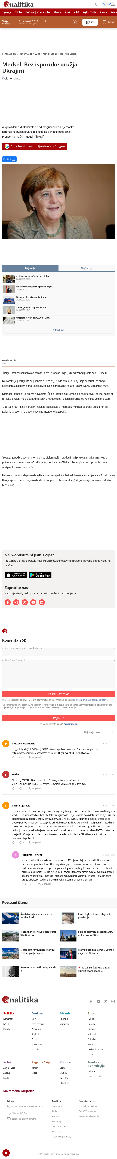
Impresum (57, 1106)
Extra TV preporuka (88, 1111)
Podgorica (36, 1029)
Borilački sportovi (96, 1049)
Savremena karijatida (18, 1091)
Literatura (64, 1083)
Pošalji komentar (58, 694)
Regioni (35, 1034)
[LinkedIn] (42, 602)
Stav (33, 1018)
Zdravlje (35, 1039)
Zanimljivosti (9, 1067)
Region (35, 1067)
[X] (25, 602)
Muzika (63, 1072)
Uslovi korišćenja (60, 1126)
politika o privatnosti (83, 699)
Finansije (64, 1018)
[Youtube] (33, 602)
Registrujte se (70, 724)
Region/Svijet (26, 53)
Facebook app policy (61, 1136)
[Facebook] (8, 602)
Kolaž (76, 12)
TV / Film (64, 1078)
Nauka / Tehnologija (96, 1064)
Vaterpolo (92, 1034)
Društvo (30, 12)
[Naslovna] (6, 1153)
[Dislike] (20, 757)
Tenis (90, 1044)
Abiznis (57, 12)
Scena (63, 1067)
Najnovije (6, 12)
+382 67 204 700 (19, 1112)
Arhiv (54, 1111)
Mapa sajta (57, 1131)
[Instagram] (16, 602)
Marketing (64, 1024)
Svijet (37, 53)
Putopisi (35, 1049)
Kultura (103, 12)
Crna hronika (43, 12)
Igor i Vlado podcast (88, 1106)
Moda (6, 1078)
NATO (6, 1024)
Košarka (92, 1024)
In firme (91, 1071)
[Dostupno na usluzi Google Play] (40, 575)
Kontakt (55, 1116)
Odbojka (92, 1039)
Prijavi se (58, 718)
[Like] (13, 757)
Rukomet (92, 1029)
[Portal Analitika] (20, 999)
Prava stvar (37, 1044)
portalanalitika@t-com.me (24, 1118)
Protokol (7, 1029)
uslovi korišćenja (100, 699)
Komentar (8, 1018)
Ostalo (91, 1054)
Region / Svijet (90, 12)
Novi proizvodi (94, 1076)
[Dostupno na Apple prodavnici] (16, 575)
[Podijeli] (75, 22)
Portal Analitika (9, 53)
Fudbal (91, 1018)
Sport (67, 12)
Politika (18, 12)
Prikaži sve (59, 329)
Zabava (6, 1072)
